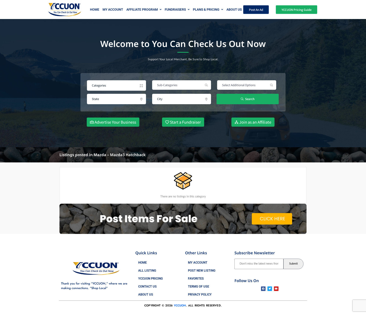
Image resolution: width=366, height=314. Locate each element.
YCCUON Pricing (150, 278)
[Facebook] (263, 288)
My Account (113, 9)
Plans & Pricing (206, 9)
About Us (145, 294)
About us (234, 9)
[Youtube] (276, 288)
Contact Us (147, 286)
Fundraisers (175, 9)
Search (249, 99)
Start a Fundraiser (185, 122)
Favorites (196, 278)
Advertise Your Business (115, 122)
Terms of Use (198, 286)
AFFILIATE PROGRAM (142, 9)
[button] (144, 9)
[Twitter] (269, 288)
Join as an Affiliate (254, 122)
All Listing (147, 270)
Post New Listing (201, 270)
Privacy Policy (200, 294)
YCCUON (180, 305)
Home (94, 9)
